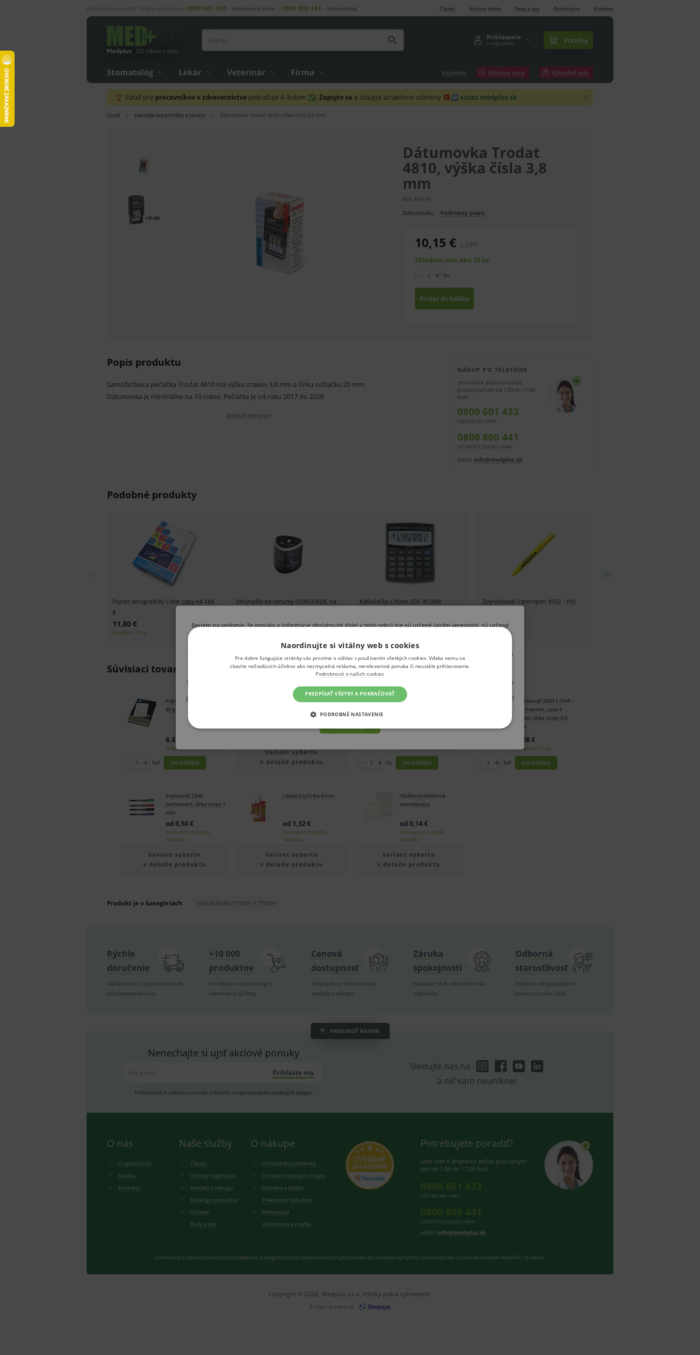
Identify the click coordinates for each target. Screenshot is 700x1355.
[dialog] (350, 677)
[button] (349, 714)
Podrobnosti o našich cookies (350, 674)
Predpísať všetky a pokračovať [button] (350, 694)
